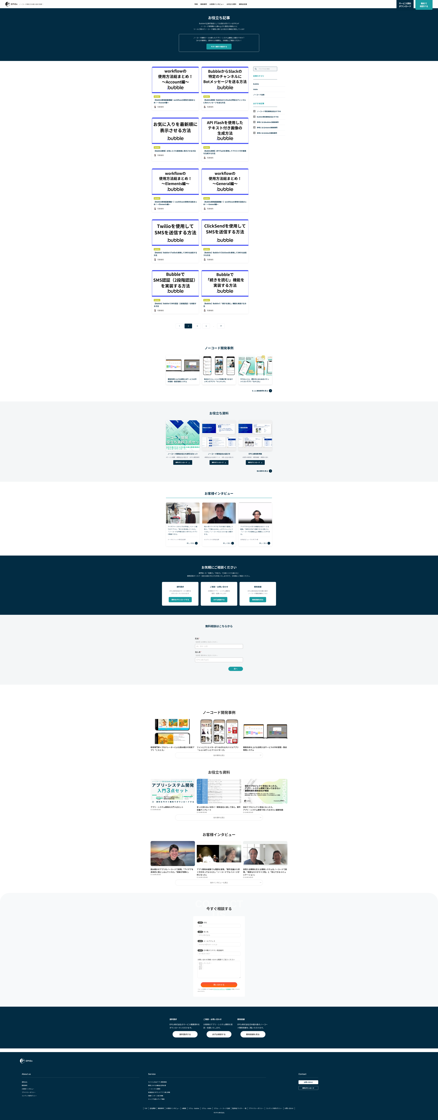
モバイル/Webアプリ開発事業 (157, 1082)
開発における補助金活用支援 (157, 1085)
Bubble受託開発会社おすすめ (268, 117)
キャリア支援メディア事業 (156, 1099)
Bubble (256, 84)
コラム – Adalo (206, 1108)
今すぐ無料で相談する (219, 46)
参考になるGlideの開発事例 (267, 133)
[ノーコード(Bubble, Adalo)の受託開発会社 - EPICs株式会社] (11, 4)
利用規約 (228, 989)
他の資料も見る (219, 817)
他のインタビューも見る (219, 882)
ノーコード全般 (258, 95)
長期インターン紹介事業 (155, 1096)
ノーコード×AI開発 (154, 1089)
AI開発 (184, 1108)
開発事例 (24, 1085)
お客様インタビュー (28, 1089)
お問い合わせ (308, 1082)
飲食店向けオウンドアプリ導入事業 (159, 1092)
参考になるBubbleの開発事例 (268, 122)
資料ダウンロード (308, 1088)
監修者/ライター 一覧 (239, 1108)
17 (221, 326)
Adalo (255, 89)
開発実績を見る (257, 599)
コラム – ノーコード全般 (222, 1108)
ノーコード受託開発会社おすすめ (269, 111)
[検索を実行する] (256, 69)
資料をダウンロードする (180, 599)
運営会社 (24, 1082)
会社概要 (153, 1108)
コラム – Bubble (193, 1108)
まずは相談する (219, 599)
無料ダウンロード (181, 462)
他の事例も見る (219, 755)
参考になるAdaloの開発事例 (267, 127)
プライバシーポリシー (219, 989)
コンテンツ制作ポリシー (29, 1096)
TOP (146, 1108)
